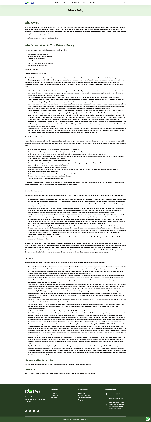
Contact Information (31, 69)
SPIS (86, 419)
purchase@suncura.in (87, 373)
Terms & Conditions (83, 395)
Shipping (80, 400)
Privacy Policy (82, 393)
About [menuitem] (65, 2)
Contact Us (54, 395)
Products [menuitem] (74, 2)
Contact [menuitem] (93, 2)
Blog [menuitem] (84, 2)
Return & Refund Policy (84, 397)
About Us (54, 397)
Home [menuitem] (57, 2)
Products (54, 393)
